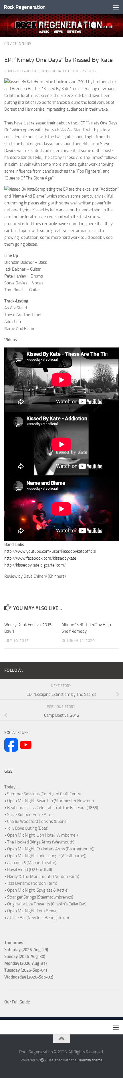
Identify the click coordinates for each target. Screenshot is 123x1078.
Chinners (22, 43)
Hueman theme (90, 1060)
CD (6, 43)
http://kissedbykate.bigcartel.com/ (35, 565)
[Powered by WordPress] (42, 1060)
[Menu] (116, 7)
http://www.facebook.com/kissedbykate (40, 558)
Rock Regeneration (24, 7)
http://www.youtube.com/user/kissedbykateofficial (50, 551)
